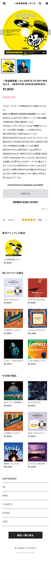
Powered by (22, 553)
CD (3, 487)
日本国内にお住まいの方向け (25, 202)
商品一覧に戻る (25, 535)
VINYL (5, 495)
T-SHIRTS (7, 504)
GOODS (6, 513)
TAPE (5, 521)
